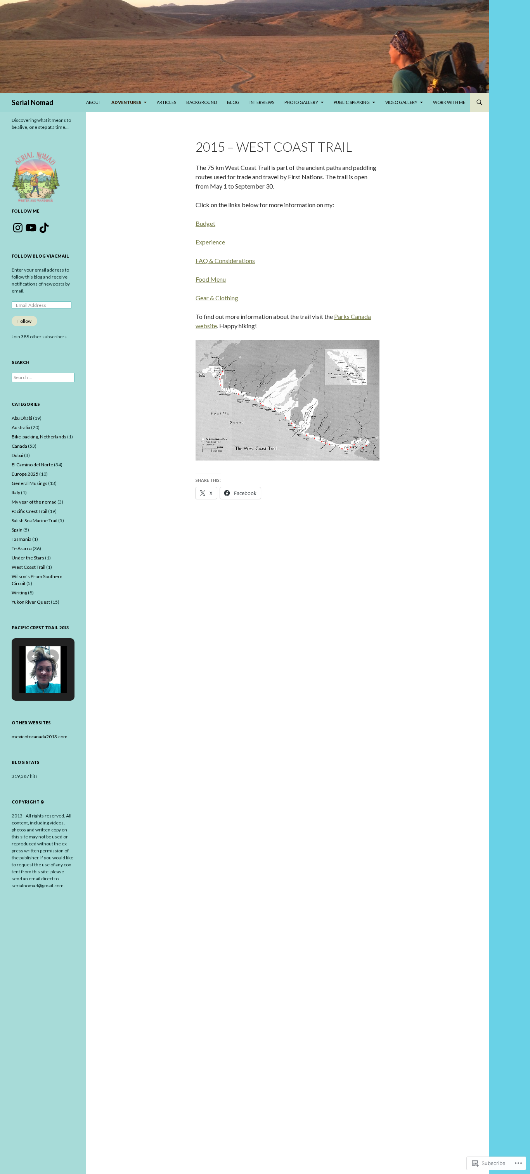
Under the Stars (28, 558)
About (93, 102)
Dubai (17, 455)
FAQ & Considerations (225, 260)
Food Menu (211, 279)
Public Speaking (352, 102)
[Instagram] (18, 228)
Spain (17, 530)
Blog (233, 102)
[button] (34, 656)
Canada (19, 446)
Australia (21, 427)
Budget (205, 223)
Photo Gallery (301, 102)
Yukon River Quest (31, 602)
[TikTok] (44, 228)
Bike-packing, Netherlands (39, 437)
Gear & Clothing (217, 297)
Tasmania (21, 539)
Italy (16, 492)
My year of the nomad (34, 502)
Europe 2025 (25, 474)
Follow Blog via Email (40, 255)
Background (201, 102)
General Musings (29, 483)
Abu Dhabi (22, 418)
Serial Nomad (33, 102)
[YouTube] (31, 228)
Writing (19, 593)
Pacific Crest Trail (29, 511)
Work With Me (449, 102)
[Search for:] (43, 377)
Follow (24, 321)
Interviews (261, 102)
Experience (210, 242)
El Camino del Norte (32, 465)
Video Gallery (401, 102)
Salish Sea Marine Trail (34, 520)
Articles (166, 102)
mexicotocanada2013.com (40, 736)
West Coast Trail (28, 567)
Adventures (126, 102)
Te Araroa (22, 548)
